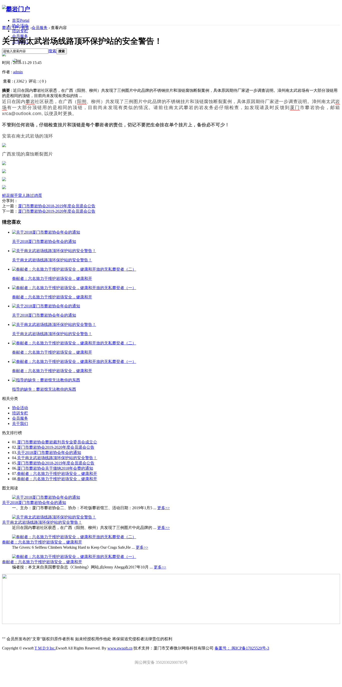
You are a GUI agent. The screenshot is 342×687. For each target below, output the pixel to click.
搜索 (52, 51)
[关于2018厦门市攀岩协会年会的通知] (46, 232)
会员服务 (40, 28)
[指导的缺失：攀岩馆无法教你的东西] (46, 380)
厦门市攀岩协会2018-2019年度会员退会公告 (56, 206)
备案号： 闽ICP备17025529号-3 (242, 648)
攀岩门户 (10, 28)
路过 (30, 195)
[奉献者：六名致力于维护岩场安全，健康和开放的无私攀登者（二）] (74, 269)
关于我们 (20, 423)
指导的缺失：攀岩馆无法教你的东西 (44, 389)
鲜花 (6, 195)
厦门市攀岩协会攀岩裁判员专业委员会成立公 (57, 442)
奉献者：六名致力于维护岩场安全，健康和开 (52, 278)
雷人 (22, 195)
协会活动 (20, 408)
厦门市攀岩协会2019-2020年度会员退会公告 (56, 211)
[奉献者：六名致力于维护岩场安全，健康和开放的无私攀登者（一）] (74, 288)
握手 (14, 195)
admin (18, 72)
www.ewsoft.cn (119, 648)
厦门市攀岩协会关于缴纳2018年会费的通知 (55, 468)
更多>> (163, 508)
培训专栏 (20, 31)
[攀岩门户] (16, 9)
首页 (20, 20)
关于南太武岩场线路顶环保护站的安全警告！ (52, 260)
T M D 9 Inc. (45, 648)
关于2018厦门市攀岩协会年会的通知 (44, 241)
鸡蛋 (38, 195)
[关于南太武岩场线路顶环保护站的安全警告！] (54, 251)
